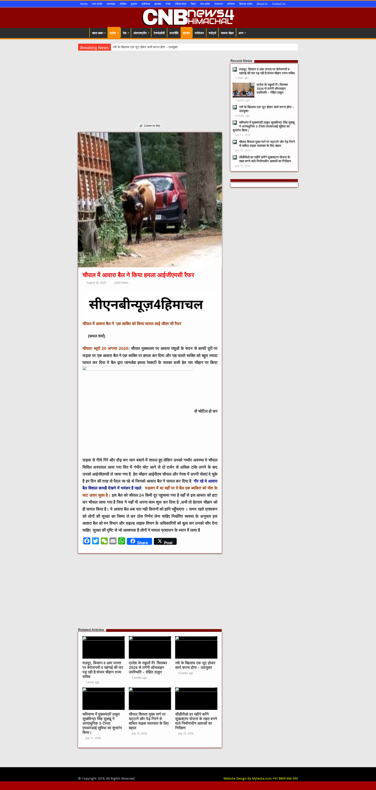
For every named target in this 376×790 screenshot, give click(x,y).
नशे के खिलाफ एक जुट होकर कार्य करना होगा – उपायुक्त (195, 665)
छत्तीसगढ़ (145, 3)
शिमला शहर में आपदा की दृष (128, 47)
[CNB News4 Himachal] (188, 17)
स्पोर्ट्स (212, 33)
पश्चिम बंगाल (180, 3)
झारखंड (157, 3)
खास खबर (97, 33)
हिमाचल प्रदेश (245, 3)
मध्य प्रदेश (205, 3)
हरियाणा (231, 3)
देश (124, 33)
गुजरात (134, 3)
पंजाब (168, 3)
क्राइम (186, 33)
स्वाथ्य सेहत (227, 33)
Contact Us (278, 3)
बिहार (193, 3)
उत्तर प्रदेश (97, 3)
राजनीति (174, 33)
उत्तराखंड (111, 3)
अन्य (240, 33)
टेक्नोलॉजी (159, 33)
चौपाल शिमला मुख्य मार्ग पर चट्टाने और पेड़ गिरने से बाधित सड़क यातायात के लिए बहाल (149, 721)
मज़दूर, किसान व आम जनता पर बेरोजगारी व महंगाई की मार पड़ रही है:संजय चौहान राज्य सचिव (102, 670)
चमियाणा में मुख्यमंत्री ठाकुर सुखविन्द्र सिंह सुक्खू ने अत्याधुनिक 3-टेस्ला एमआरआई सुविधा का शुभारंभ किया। (102, 723)
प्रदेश (113, 33)
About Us (262, 3)
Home (83, 3)
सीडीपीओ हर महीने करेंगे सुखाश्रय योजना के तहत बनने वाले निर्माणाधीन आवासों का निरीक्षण (196, 721)
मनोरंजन (199, 33)
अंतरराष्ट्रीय (140, 33)
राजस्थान (218, 3)
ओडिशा (122, 3)
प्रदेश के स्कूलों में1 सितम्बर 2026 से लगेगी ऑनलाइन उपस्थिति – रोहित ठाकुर (148, 667)
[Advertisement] (150, 92)
